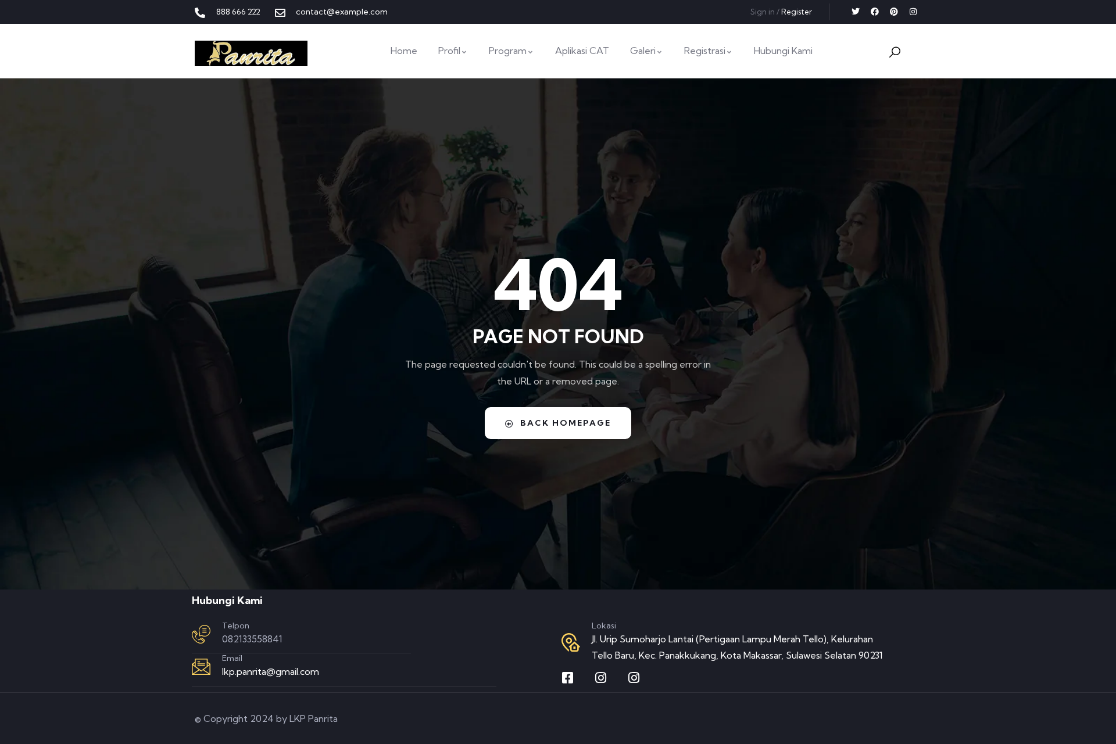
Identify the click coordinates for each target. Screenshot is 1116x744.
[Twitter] (855, 11)
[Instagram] (913, 11)
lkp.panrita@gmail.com (270, 671)
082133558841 (252, 639)
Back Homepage (565, 423)
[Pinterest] (894, 11)
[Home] (251, 53)
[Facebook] (875, 11)
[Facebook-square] (567, 677)
